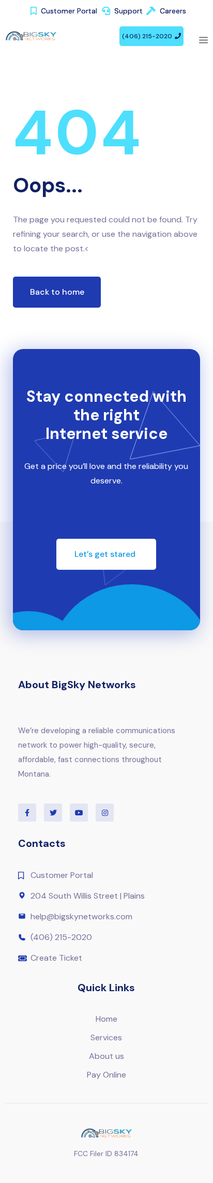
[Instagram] (105, 812)
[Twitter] (53, 812)
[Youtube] (79, 812)
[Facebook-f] (27, 812)
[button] (151, 36)
